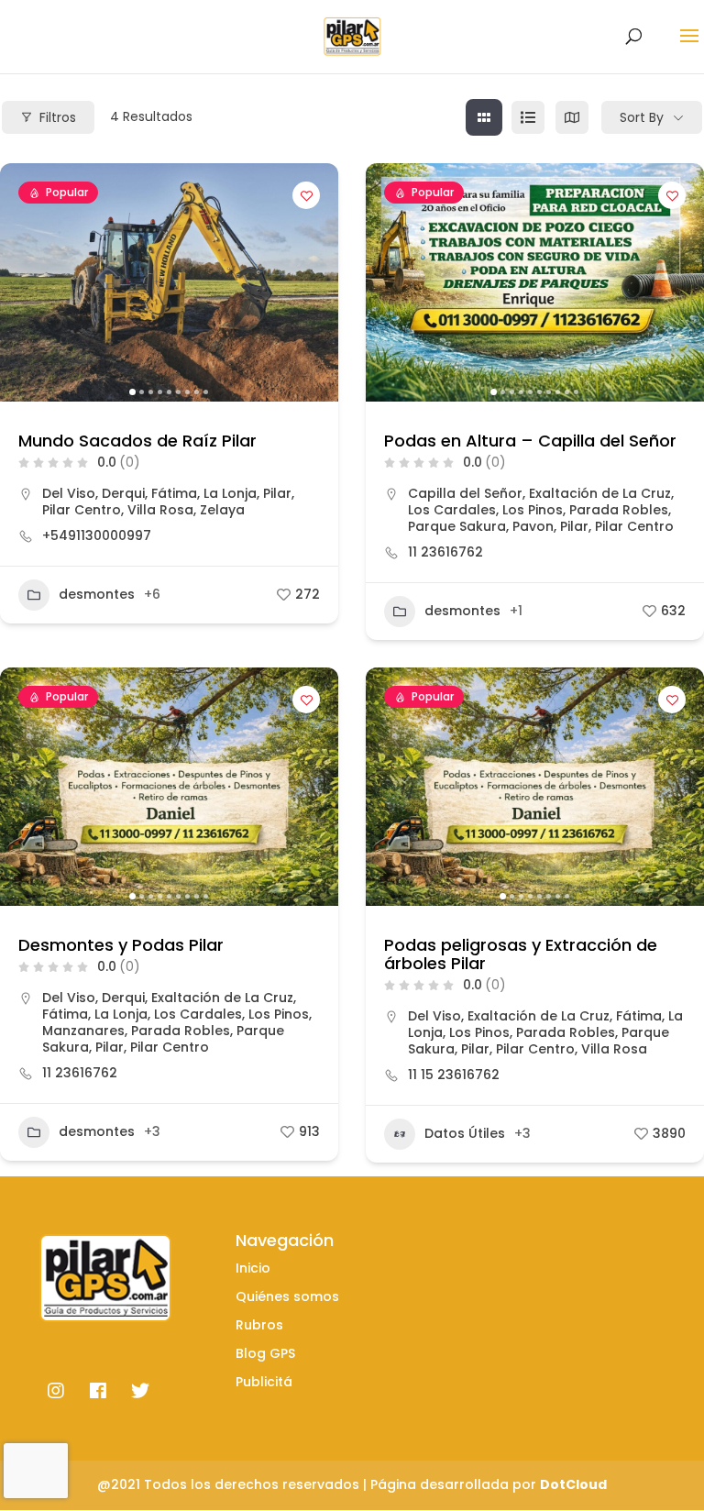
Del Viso (68, 493)
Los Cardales (452, 510)
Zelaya (222, 510)
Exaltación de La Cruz (600, 493)
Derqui (123, 493)
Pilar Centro (81, 510)
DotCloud (573, 1484)
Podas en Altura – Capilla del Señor (530, 440)
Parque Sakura (457, 526)
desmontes (97, 594)
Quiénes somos (287, 1296)
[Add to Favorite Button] (306, 195)
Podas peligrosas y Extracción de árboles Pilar (520, 954)
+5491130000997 (96, 535)
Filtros (57, 117)
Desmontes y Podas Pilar (121, 944)
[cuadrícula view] (484, 117)
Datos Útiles (464, 1133)
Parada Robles (618, 510)
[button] (23, 282)
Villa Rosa (160, 510)
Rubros (259, 1325)
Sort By (642, 117)
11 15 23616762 (454, 1074)
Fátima (174, 493)
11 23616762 (445, 552)
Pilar (277, 493)
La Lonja (230, 493)
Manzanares (83, 1030)
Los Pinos (532, 510)
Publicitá (264, 1382)
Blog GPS (265, 1353)
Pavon (533, 526)
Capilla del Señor (465, 493)
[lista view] (528, 117)
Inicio (253, 1268)
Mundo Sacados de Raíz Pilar (137, 440)
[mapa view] (572, 117)
